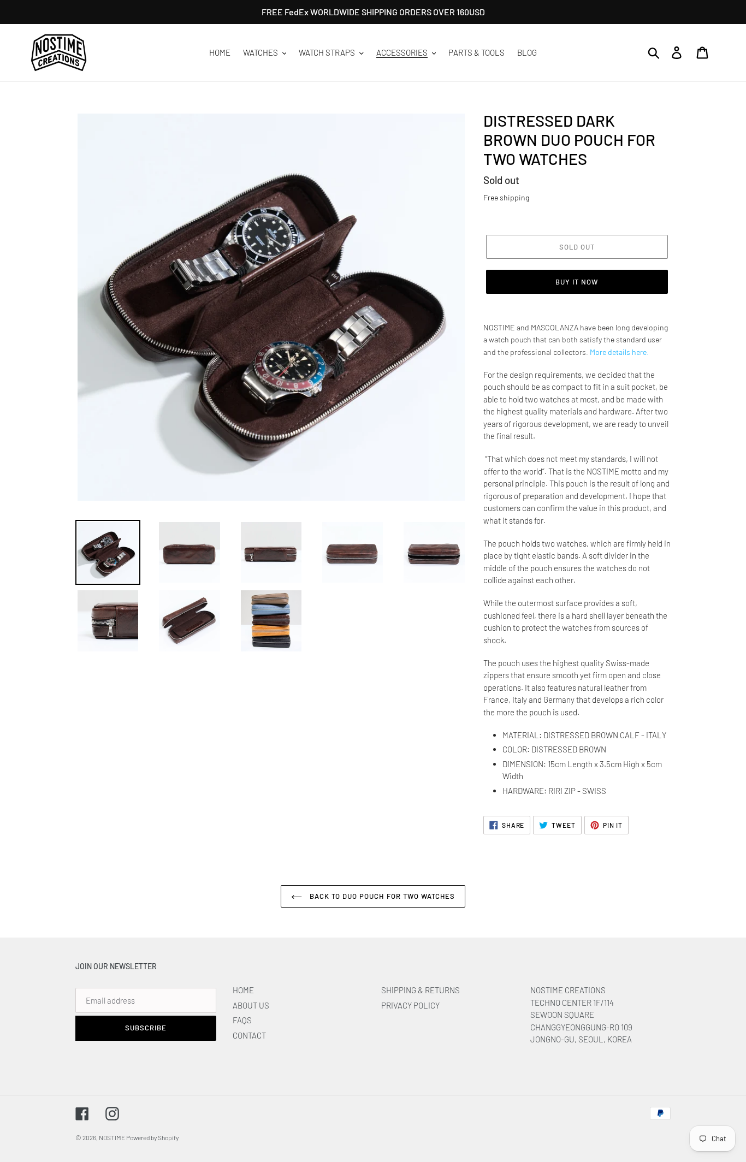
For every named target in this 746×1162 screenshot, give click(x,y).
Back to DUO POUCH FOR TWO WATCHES (381, 896)
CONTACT (249, 1035)
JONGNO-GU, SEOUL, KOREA (581, 1039)
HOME (243, 990)
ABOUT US (251, 1005)
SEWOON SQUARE (562, 1014)
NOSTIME (112, 1137)
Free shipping (506, 197)
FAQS (242, 1020)
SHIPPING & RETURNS (420, 990)
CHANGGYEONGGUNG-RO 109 (581, 1027)
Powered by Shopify (152, 1137)
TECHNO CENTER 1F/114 (572, 1002)
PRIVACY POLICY (410, 1005)
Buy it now (576, 281)
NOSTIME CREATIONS (568, 990)
